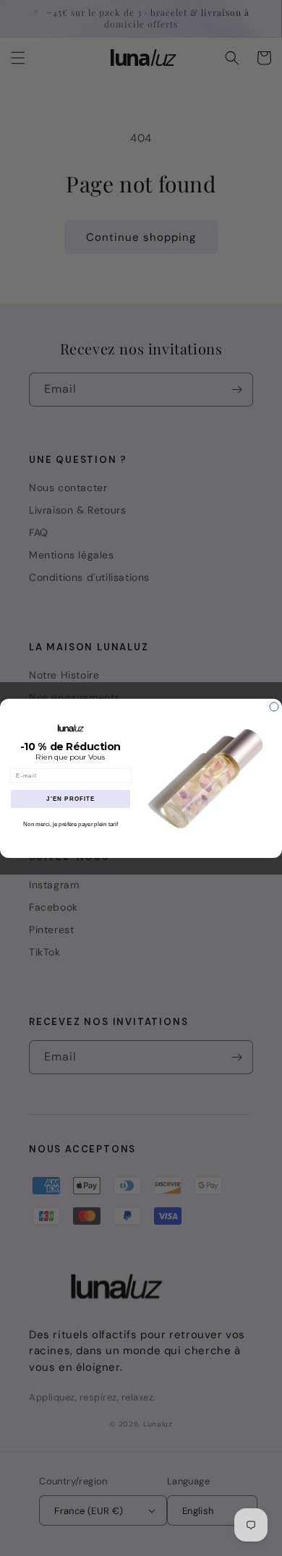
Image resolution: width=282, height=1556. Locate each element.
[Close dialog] (274, 706)
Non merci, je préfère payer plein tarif (70, 824)
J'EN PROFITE (70, 799)
